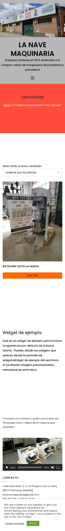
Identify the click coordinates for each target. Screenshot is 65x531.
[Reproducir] (7, 467)
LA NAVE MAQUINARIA (32, 49)
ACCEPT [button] (33, 523)
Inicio (7, 105)
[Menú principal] (32, 78)
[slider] (30, 467)
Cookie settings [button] (14, 523)
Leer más (32, 275)
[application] (32, 454)
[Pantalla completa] (58, 467)
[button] (32, 454)
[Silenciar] (52, 467)
